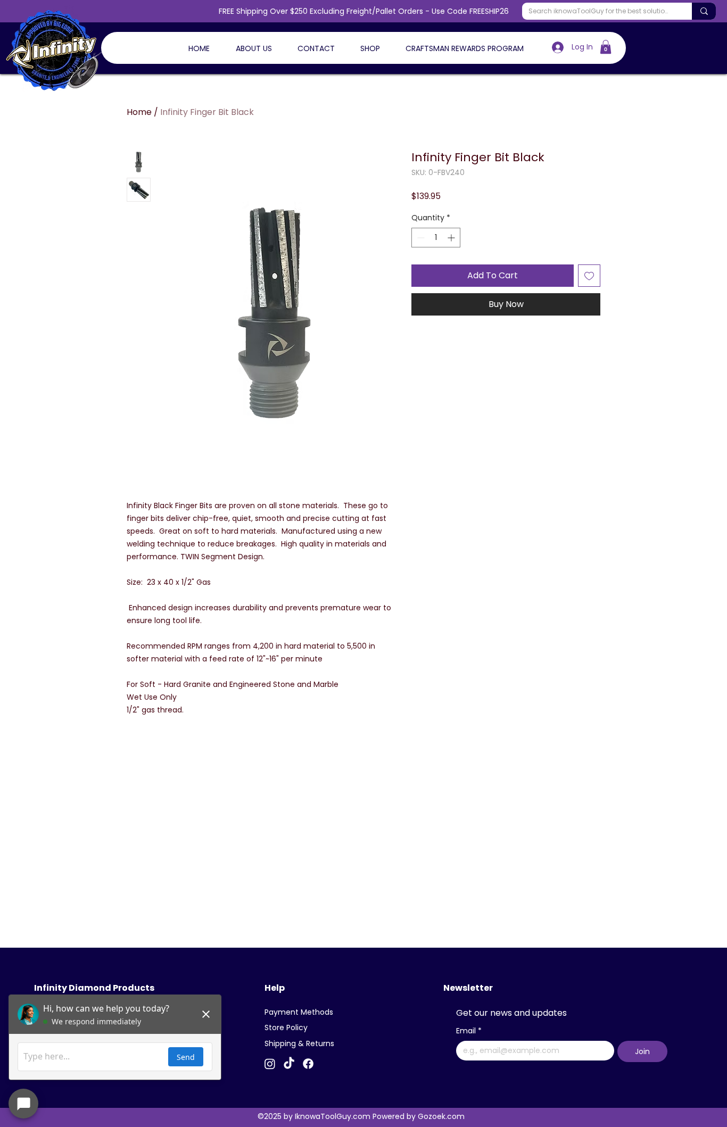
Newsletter (468, 988)
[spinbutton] (435, 237)
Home (139, 112)
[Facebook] (308, 1064)
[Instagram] (270, 1064)
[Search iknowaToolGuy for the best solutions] (704, 11)
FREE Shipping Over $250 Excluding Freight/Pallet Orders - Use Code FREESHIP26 (364, 11)
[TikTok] (289, 1064)
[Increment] (452, 237)
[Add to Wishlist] (589, 275)
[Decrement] (419, 237)
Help (275, 988)
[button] (606, 47)
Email (469, 1031)
